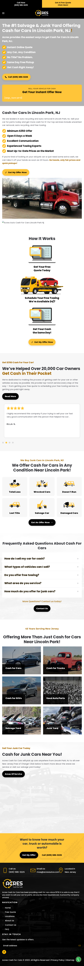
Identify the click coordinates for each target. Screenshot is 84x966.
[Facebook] (4, 952)
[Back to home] (42, 13)
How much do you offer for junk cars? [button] (29, 591)
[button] (3, 13)
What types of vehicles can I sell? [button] (27, 567)
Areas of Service (13, 774)
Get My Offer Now (17, 172)
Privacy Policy (57, 960)
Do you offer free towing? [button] (21, 575)
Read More (10, 396)
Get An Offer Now (40, 522)
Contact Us (42, 608)
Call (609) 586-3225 (18, 77)
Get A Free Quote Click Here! (63, 4)
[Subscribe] (79, 945)
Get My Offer (29, 855)
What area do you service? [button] (22, 583)
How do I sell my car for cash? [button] (24, 558)
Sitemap (70, 960)
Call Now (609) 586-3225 (21, 4)
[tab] (3, 442)
